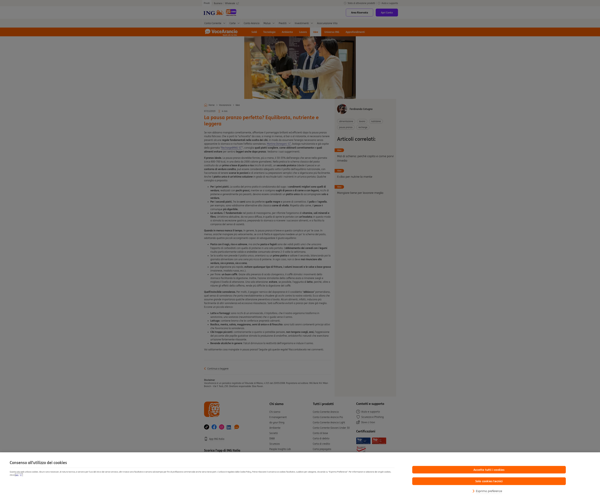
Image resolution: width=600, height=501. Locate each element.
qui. (17, 475)
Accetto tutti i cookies (488, 470)
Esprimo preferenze (489, 491)
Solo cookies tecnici (489, 481)
